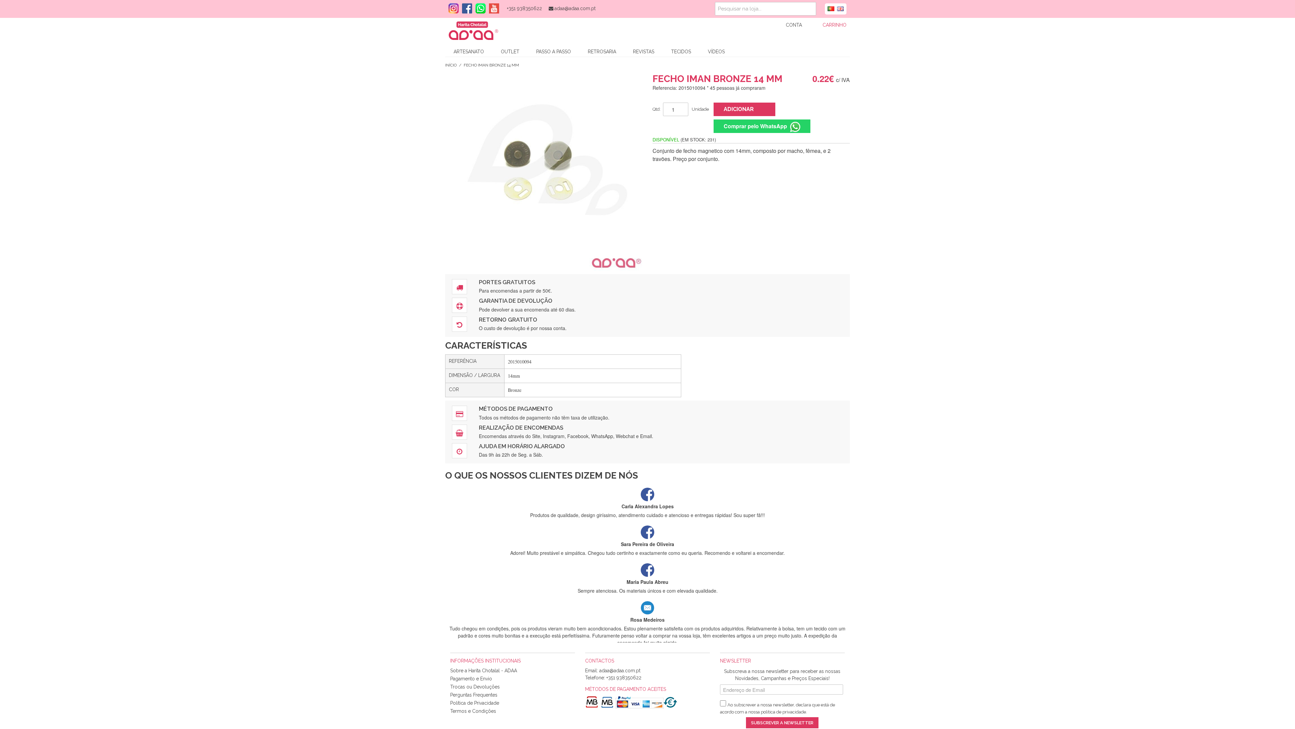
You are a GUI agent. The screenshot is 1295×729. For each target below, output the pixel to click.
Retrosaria (602, 51)
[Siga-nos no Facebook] (465, 8)
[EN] (840, 8)
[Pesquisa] (809, 9)
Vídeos (716, 51)
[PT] (831, 8)
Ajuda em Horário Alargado (522, 446)
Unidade (700, 109)
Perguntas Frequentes (473, 695)
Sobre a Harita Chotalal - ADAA (483, 670)
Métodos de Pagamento (516, 408)
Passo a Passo (553, 51)
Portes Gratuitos (507, 282)
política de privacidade (783, 711)
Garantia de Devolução (515, 300)
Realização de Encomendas (521, 427)
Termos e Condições (473, 711)
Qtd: (657, 109)
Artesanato (469, 51)
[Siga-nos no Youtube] (492, 8)
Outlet (510, 51)
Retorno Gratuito (508, 319)
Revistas (643, 51)
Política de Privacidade (474, 703)
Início (451, 65)
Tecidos (681, 51)
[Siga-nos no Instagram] (452, 8)
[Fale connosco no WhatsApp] (479, 8)
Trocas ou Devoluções (475, 687)
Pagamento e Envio (471, 678)
